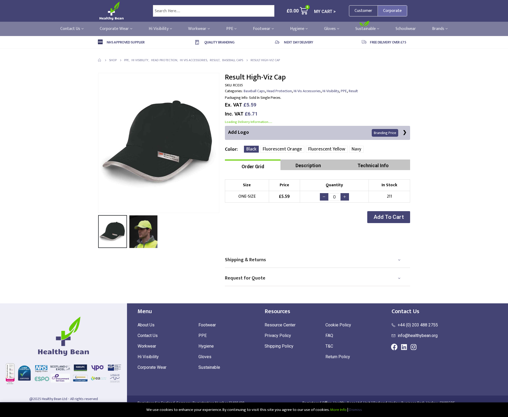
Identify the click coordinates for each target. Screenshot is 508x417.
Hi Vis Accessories (307, 91)
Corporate (392, 10)
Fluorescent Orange (282, 149)
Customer (363, 10)
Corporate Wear (115, 29)
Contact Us (70, 29)
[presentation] (99, 143)
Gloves (330, 29)
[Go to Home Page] (100, 60)
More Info (338, 409)
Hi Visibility (159, 29)
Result (353, 91)
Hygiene (297, 29)
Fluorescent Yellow (326, 149)
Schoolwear (406, 29)
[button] (388, 217)
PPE (230, 29)
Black (251, 149)
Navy (356, 149)
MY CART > (325, 11)
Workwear (197, 29)
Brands (438, 29)
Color (231, 149)
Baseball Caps (254, 91)
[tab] (252, 164)
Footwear (262, 29)
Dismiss (355, 409)
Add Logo (312, 132)
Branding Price (385, 133)
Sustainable (366, 29)
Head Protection (279, 91)
